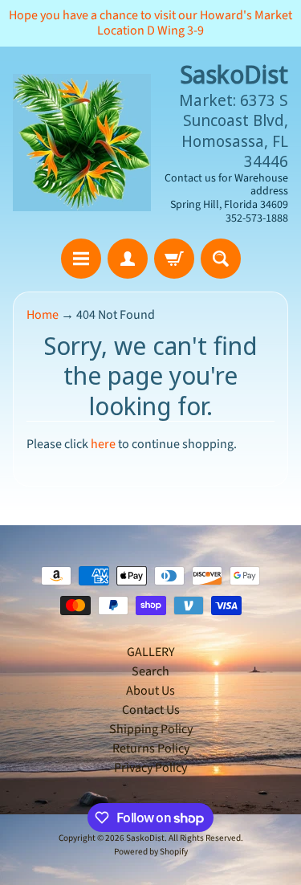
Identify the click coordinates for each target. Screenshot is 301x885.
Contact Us (151, 710)
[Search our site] (221, 259)
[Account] (128, 259)
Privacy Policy (150, 768)
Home (42, 315)
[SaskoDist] (82, 143)
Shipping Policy (151, 729)
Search (150, 671)
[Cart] (174, 259)
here (103, 444)
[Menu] (81, 259)
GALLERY (151, 652)
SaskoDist (145, 838)
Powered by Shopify (151, 852)
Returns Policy (150, 748)
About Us (150, 690)
